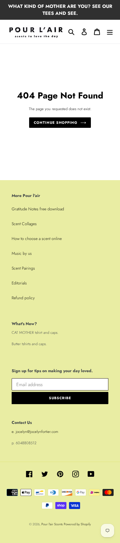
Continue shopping (55, 122)
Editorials (19, 283)
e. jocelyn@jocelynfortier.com (35, 431)
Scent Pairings (23, 268)
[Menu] (109, 31)
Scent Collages (24, 224)
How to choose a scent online (37, 238)
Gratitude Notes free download (38, 209)
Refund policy (23, 298)
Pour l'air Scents (52, 524)
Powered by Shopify (77, 524)
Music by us (22, 253)
